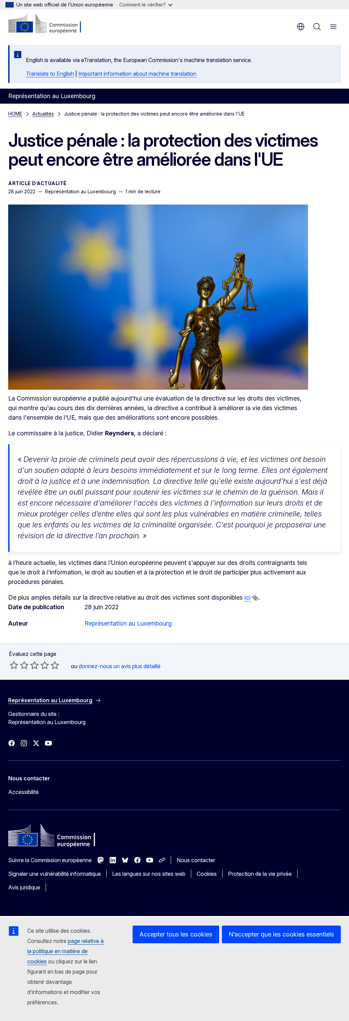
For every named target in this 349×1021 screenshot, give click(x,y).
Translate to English (50, 73)
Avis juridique (24, 887)
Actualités (43, 114)
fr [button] (300, 26)
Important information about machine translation (137, 73)
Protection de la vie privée (260, 873)
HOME (15, 114)
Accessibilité (23, 792)
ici (247, 597)
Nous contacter (196, 860)
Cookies (207, 873)
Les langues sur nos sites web (148, 873)
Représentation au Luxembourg (128, 623)
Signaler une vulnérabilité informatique (54, 873)
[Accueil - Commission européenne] (49, 24)
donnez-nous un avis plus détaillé (120, 666)
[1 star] (14, 665)
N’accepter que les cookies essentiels (281, 934)
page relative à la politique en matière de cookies (65, 951)
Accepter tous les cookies (175, 934)
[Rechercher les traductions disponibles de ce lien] (255, 598)
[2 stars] (19, 665)
